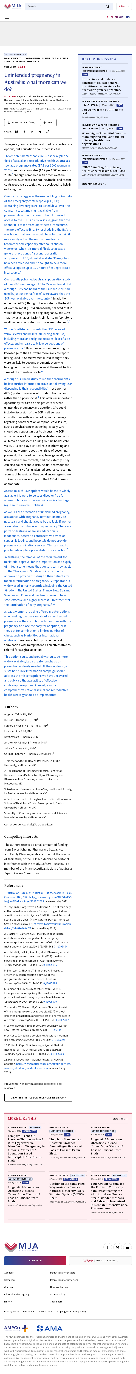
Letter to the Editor (62, 1131)
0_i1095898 (50, 983)
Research (35, 1127)
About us (9, 1273)
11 (17, 639)
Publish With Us (118, 17)
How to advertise (59, 1287)
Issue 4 (21, 67)
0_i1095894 (60, 947)
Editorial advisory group (17, 1294)
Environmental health (37, 58)
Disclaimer (28, 1311)
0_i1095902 (62, 1020)
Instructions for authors (62, 1273)
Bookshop (35, 1260)
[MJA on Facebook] (107, 1247)
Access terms (45, 1311)
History (8, 1302)
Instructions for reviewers (64, 1280)
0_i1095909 (57, 1054)
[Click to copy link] (47, 131)
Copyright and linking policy (71, 1311)
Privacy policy (11, 1311)
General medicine (92, 67)
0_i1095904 (54, 1030)
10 (54, 603)
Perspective (78, 1175)
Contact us (10, 1280)
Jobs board (56, 1302)
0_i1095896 (50, 965)
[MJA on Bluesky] (117, 1247)
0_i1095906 (58, 1040)
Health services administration (100, 101)
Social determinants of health (21, 61)
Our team (9, 1287)
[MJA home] (21, 1247)
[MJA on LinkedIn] (127, 1247)
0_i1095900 (50, 1002)
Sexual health (60, 58)
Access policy (57, 1294)
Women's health (13, 58)
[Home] (12, 6)
